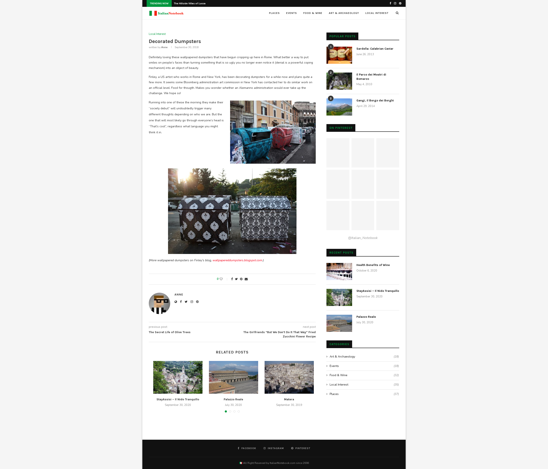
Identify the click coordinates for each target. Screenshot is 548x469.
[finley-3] (232, 171)
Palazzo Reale (233, 399)
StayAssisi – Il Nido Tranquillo (177, 399)
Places (274, 13)
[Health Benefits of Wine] (339, 271)
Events (291, 13)
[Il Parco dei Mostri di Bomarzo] (339, 81)
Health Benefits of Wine (373, 265)
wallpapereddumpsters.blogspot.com (237, 260)
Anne (164, 47)
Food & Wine (312, 13)
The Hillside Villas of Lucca (190, 3)
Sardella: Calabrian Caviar (374, 48)
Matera (289, 399)
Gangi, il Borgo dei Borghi (375, 100)
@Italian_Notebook (363, 238)
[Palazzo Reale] (233, 377)
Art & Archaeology (344, 13)
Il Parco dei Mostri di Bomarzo (371, 77)
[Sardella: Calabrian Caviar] (339, 55)
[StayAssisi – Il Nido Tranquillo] (178, 377)
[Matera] (289, 377)
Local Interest (377, 13)
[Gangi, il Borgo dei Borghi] (339, 107)
